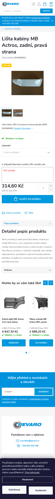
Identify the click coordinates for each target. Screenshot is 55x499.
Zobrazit (14, 342)
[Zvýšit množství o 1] (50, 186)
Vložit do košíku (30, 199)
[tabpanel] (14, 318)
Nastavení (27, 479)
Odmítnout (14, 489)
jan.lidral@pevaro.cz (29, 440)
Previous (45, 282)
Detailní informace (22, 128)
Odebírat (43, 391)
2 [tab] (29, 352)
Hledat (46, 11)
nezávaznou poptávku (40, 17)
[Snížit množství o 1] (50, 190)
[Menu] (51, 4)
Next (50, 282)
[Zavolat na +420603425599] (33, 4)
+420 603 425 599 (29, 445)
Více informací (32, 472)
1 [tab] (26, 352)
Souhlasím (40, 490)
